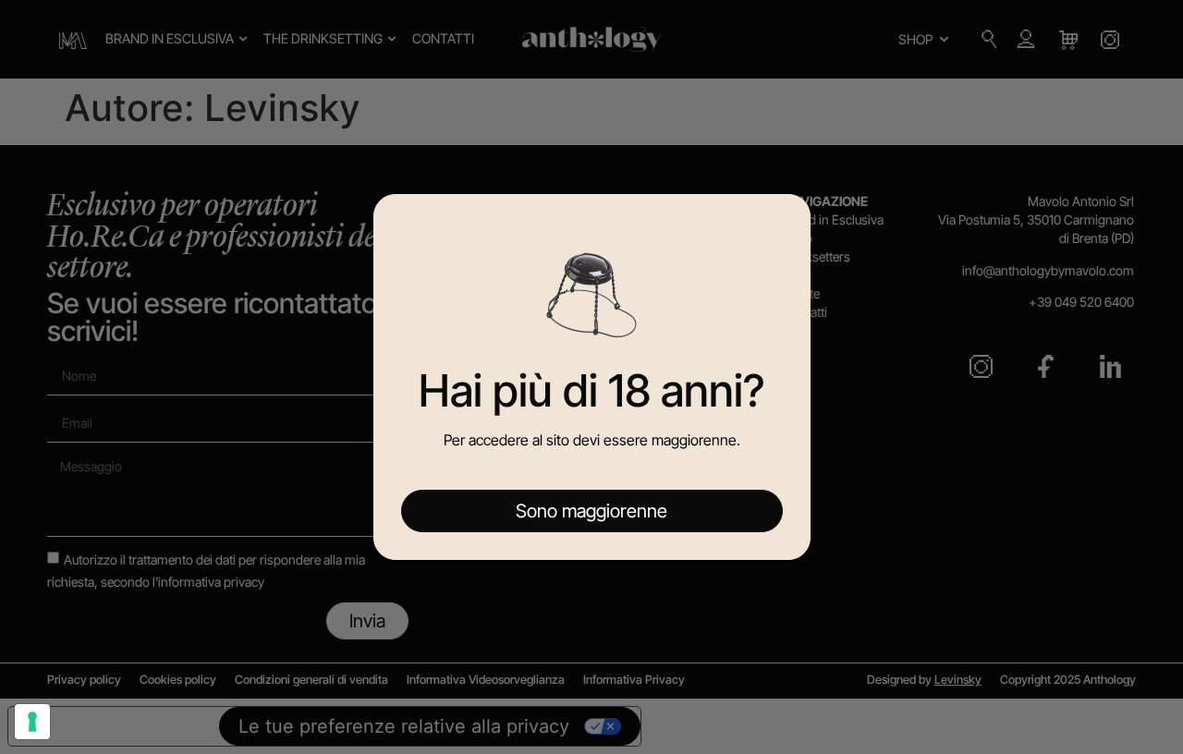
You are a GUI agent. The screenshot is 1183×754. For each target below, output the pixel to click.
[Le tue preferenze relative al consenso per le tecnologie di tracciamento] (32, 721)
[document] (591, 377)
